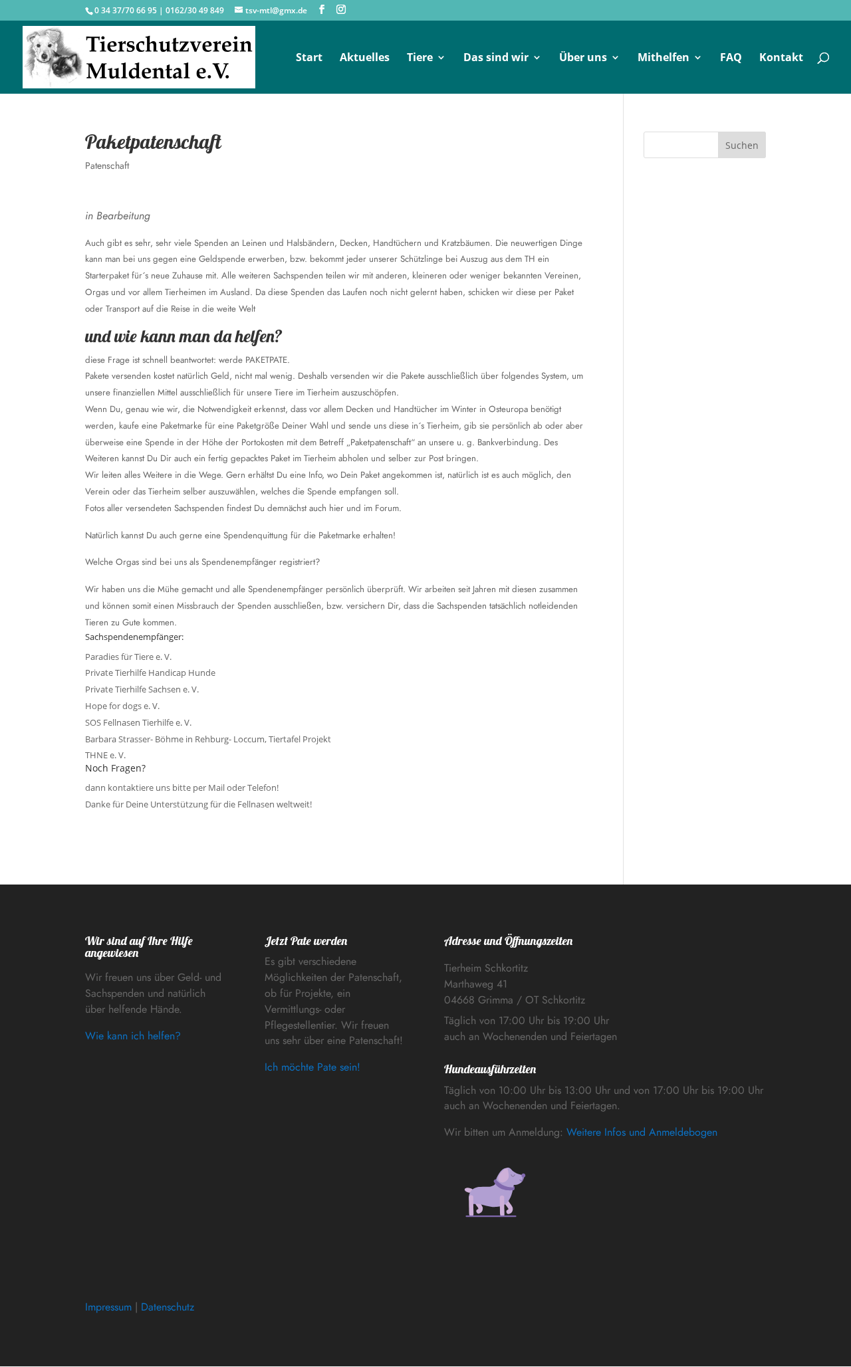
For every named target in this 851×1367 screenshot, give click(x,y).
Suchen (742, 145)
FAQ (731, 58)
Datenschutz (167, 1306)
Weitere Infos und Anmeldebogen (641, 1132)
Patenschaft (107, 165)
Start (309, 58)
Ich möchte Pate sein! (312, 1067)
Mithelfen (663, 58)
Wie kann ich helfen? (133, 1035)
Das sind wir (496, 58)
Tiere (420, 58)
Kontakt (781, 58)
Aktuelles (365, 58)
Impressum (108, 1306)
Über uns (583, 58)
